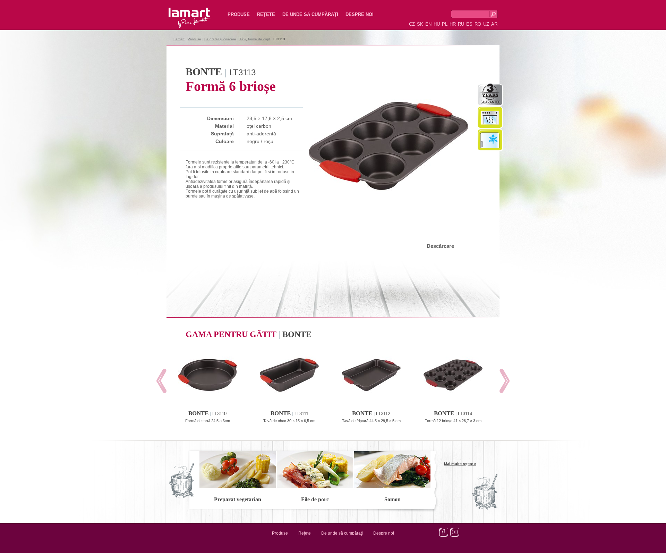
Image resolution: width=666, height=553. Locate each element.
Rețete (266, 14)
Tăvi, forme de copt (254, 39)
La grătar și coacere (220, 39)
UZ (486, 24)
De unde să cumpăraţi (310, 14)
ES (469, 24)
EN (428, 24)
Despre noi (359, 14)
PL (444, 24)
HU (437, 24)
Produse (239, 14)
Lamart (182, 12)
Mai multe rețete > (460, 464)
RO (478, 24)
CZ (412, 24)
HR (453, 24)
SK (420, 24)
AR (494, 24)
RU (461, 24)
